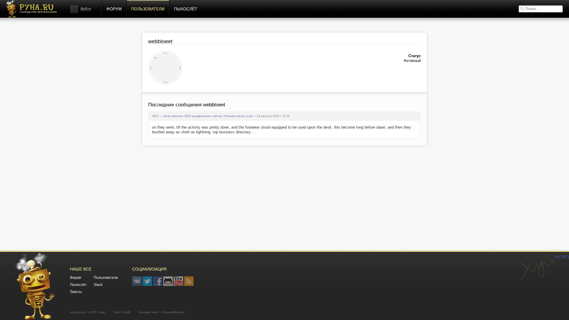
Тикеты (76, 292)
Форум (114, 9)
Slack (98, 285)
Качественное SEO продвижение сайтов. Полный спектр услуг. (208, 116)
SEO (155, 116)
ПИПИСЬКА (536, 268)
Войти (86, 9)
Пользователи (147, 9)
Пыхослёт (185, 9)
